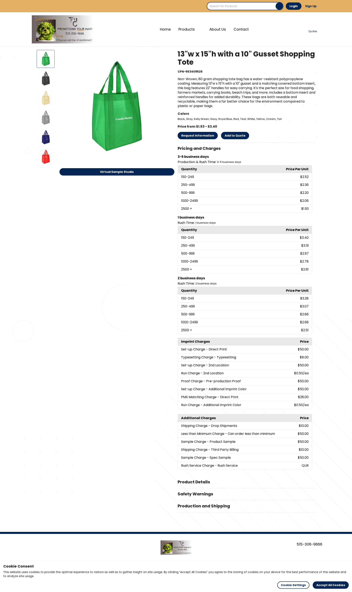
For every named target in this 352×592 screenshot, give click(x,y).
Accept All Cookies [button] (330, 585)
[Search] (279, 6)
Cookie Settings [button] (293, 585)
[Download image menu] (169, 55)
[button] (246, 149)
